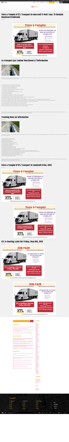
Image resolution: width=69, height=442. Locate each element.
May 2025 (37, 325)
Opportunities (42, 2)
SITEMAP (55, 408)
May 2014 (37, 369)
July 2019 (37, 348)
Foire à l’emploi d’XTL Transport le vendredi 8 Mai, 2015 (26, 165)
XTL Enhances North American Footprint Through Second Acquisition (21, 343)
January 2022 (37, 339)
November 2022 (37, 334)
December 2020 (37, 346)
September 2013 (37, 373)
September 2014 (37, 366)
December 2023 (37, 331)
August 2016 (37, 353)
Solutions (34, 2)
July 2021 (37, 342)
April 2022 (37, 337)
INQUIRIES (55, 406)
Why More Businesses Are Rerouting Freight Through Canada (20, 366)
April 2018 (37, 350)
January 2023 (37, 333)
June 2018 (37, 349)
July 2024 (37, 328)
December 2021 (37, 340)
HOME (55, 402)
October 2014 (37, 365)
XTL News (61, 2)
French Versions (38, 379)
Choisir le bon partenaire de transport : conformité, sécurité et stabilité (22, 362)
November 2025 (37, 324)
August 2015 (37, 359)
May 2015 (37, 361)
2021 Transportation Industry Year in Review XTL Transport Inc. (21, 338)
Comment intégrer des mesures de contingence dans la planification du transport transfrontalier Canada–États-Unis (23, 330)
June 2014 (37, 368)
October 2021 (37, 341)
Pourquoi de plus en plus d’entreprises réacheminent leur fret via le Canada (22, 368)
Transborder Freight (38, 381)
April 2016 (37, 354)
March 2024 (37, 330)
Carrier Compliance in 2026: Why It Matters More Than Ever (20, 328)
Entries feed (37, 388)
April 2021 (37, 344)
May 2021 (37, 343)
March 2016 (37, 355)
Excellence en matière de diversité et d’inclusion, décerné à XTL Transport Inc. (23, 341)
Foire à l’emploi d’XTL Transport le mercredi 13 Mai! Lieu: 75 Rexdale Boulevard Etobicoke (32, 16)
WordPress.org (37, 390)
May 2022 (37, 336)
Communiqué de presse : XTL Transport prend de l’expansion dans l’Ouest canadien (23, 348)
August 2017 (37, 351)
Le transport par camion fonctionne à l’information (24, 60)
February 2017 (37, 352)
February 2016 (37, 356)
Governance (53, 0)
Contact (47, 2)
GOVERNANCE (56, 404)
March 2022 (37, 338)
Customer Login (51, 2)
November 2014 (37, 364)
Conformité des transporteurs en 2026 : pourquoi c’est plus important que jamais (23, 353)
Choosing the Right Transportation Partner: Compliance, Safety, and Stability (22, 364)
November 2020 (37, 347)
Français (67, 0)
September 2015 (37, 358)
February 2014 (37, 370)
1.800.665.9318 (62, 0)
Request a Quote (66, 2)
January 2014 (37, 371)
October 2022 (37, 335)
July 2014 (37, 367)
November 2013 (37, 372)
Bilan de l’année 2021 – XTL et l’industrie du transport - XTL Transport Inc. (22, 347)
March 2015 (37, 362)
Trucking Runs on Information (14, 117)
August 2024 (37, 327)
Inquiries (58, 0)
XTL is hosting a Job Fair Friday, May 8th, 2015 (22, 241)
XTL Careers (56, 2)
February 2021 (37, 345)
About (38, 2)
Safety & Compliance (38, 380)
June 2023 (37, 332)
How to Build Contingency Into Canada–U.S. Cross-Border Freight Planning (22, 331)
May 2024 (37, 329)
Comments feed (37, 389)
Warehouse (37, 382)
